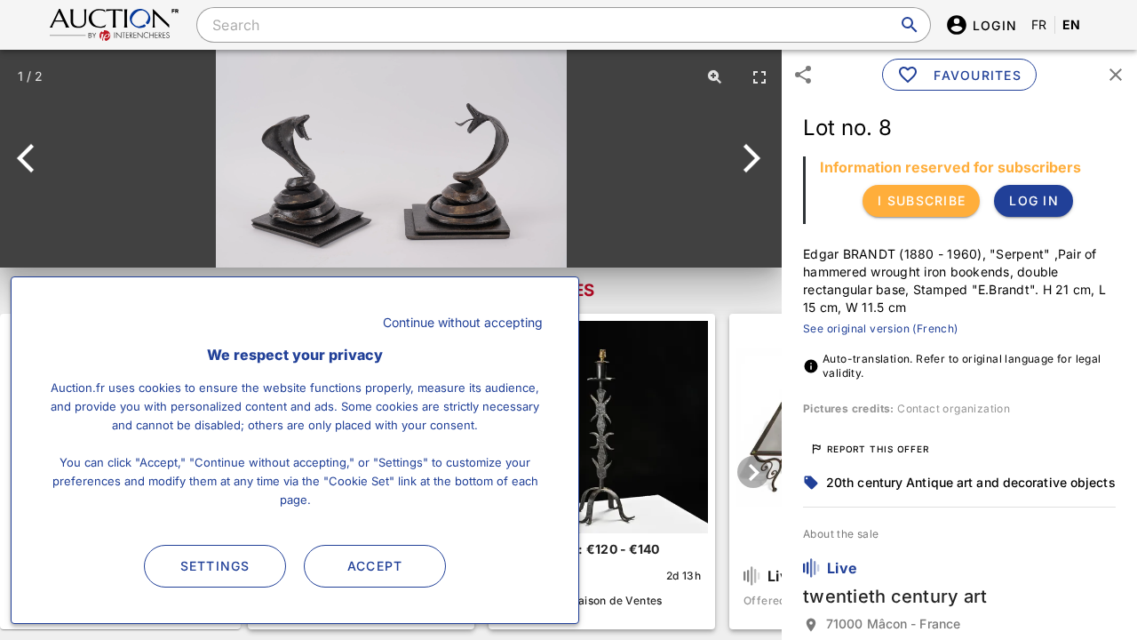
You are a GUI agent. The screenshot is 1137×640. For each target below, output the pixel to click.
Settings (215, 565)
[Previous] (33, 158)
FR (1039, 24)
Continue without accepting (463, 322)
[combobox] (563, 25)
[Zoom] (715, 76)
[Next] (748, 158)
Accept (375, 565)
